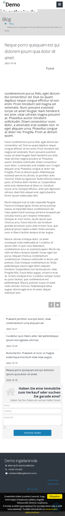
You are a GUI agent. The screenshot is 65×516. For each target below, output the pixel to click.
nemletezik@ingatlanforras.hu (23, 473)
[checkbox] (32, 427)
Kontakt (34, 489)
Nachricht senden (32, 432)
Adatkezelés (53, 483)
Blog (11, 23)
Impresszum (53, 480)
